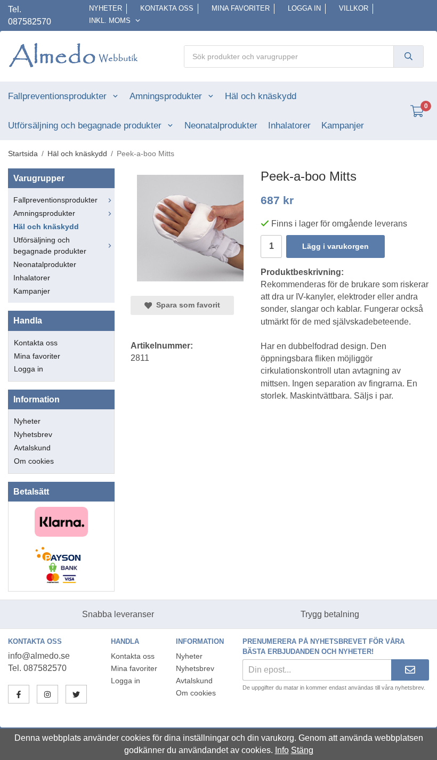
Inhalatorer (289, 125)
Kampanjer (342, 125)
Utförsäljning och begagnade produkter (84, 125)
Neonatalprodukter (220, 125)
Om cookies (34, 461)
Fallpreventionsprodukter (57, 96)
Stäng (302, 750)
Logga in (304, 8)
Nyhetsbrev (33, 434)
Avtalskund (32, 447)
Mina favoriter (241, 8)
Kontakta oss (166, 8)
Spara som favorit (186, 305)
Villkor (353, 8)
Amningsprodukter (166, 96)
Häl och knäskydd (260, 96)
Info (282, 750)
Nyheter (105, 8)
